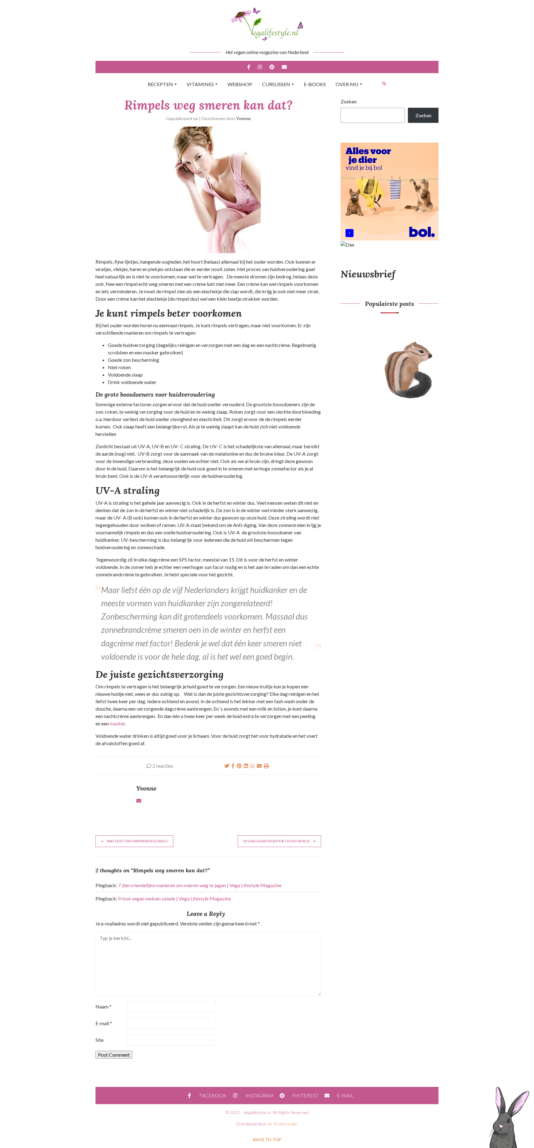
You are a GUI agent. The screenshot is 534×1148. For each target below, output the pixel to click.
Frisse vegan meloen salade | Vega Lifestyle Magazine (174, 898)
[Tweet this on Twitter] (226, 766)
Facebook (249, 67)
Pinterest (272, 67)
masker (117, 723)
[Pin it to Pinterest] (239, 766)
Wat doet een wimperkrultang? (137, 841)
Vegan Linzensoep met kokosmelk (276, 841)
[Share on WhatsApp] (252, 766)
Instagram (260, 67)
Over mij (347, 84)
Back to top (267, 1139)
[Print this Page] (266, 766)
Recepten (160, 84)
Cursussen (276, 84)
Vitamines (200, 84)
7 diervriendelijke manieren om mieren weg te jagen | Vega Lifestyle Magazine (200, 885)
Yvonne (243, 118)
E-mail (284, 67)
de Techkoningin (283, 1123)
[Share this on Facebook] (233, 766)
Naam (103, 1006)
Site (99, 1040)
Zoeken (349, 101)
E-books (315, 84)
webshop (239, 84)
